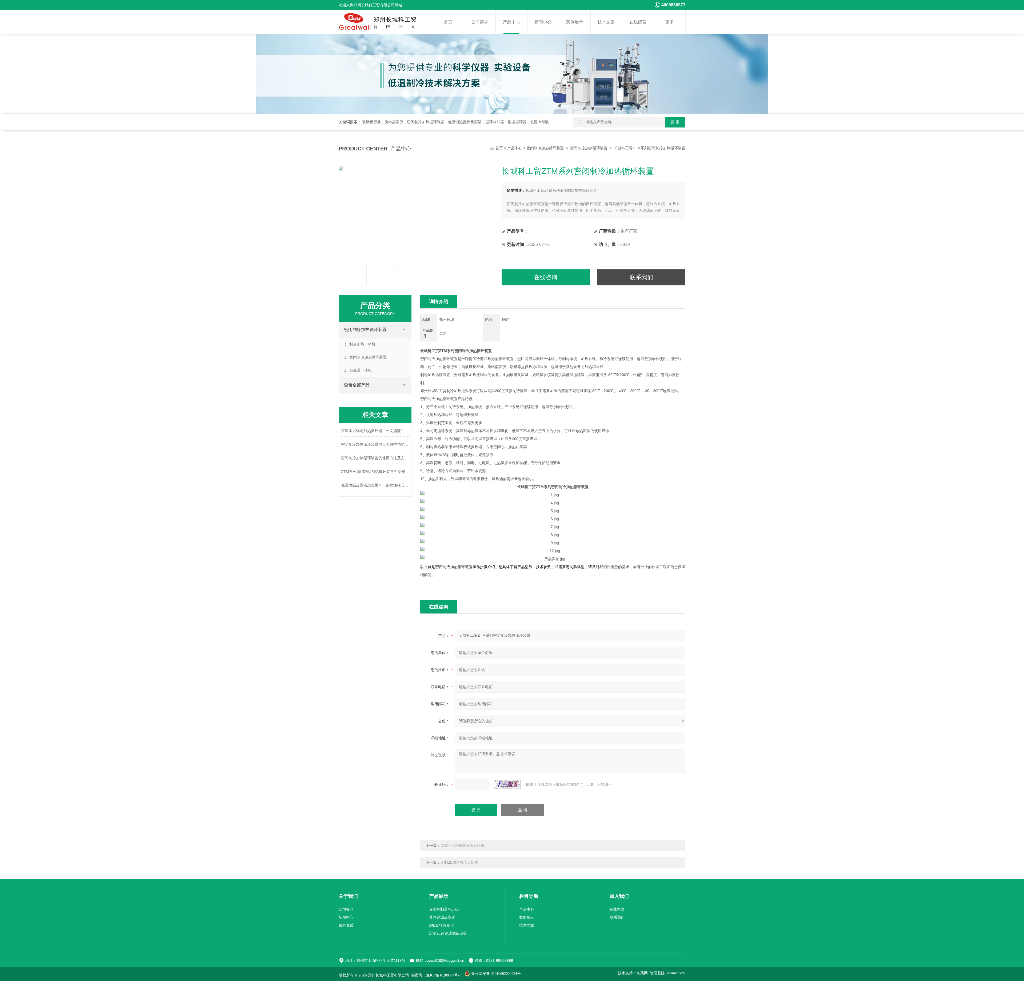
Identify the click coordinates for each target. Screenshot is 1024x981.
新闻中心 (542, 22)
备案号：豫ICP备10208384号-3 (436, 975)
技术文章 (606, 22)
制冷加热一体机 (362, 344)
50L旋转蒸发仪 (441, 925)
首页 (448, 22)
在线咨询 (545, 277)
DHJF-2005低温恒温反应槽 (462, 846)
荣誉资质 (346, 925)
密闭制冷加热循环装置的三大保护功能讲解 (375, 444)
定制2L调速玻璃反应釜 (459, 862)
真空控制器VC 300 (444, 909)
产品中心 (511, 22)
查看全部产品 (357, 385)
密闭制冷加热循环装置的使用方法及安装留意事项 (375, 458)
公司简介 (479, 22)
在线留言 (637, 22)
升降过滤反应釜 (442, 917)
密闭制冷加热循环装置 (545, 148)
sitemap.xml (676, 973)
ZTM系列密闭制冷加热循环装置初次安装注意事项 (375, 472)
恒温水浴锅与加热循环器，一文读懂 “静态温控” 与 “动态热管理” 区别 (375, 431)
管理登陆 (657, 973)
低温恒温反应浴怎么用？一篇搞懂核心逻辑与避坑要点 (375, 485)
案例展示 (574, 22)
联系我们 (641, 277)
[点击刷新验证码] (507, 784)
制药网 (642, 973)
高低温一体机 (360, 370)
